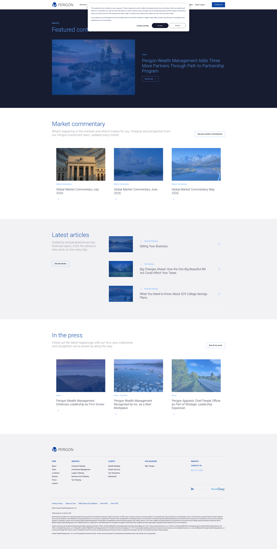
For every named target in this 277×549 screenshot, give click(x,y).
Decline (177, 25)
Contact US (196, 466)
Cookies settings (143, 25)
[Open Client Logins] (206, 4)
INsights (195, 461)
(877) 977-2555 (197, 470)
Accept (160, 25)
